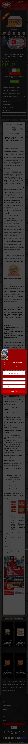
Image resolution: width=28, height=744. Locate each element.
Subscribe (14, 391)
